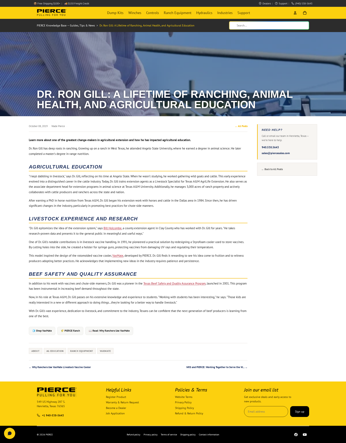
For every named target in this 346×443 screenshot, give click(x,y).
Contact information (209, 434)
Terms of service (169, 434)
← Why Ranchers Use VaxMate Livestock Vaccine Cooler (60, 367)
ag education (55, 350)
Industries (225, 12)
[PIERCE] (52, 12)
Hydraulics (204, 12)
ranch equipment (81, 350)
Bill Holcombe (113, 228)
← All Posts (241, 126)
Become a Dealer (116, 408)
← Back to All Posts (272, 169)
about (35, 350)
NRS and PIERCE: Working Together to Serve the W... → (216, 367)
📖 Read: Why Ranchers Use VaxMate (109, 330)
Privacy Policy (183, 402)
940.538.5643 (270, 147)
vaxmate (105, 350)
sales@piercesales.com (276, 153)
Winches (134, 12)
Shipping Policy (184, 408)
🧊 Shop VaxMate (42, 330)
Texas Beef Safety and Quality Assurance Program (174, 283)
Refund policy (133, 434)
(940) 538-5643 (303, 3)
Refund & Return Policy (189, 413)
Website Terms (183, 397)
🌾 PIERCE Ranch (70, 330)
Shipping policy (188, 434)
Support (283, 3)
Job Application (115, 413)
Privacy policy (151, 434)
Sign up (299, 411)
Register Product (116, 397)
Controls (152, 12)
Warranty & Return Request (122, 402)
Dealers (267, 3)
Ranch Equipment (177, 12)
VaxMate (117, 255)
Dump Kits (115, 12)
